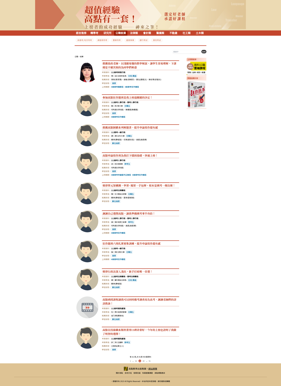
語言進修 (81, 33)
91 (150, 361)
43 (144, 361)
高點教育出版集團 (137, 368)
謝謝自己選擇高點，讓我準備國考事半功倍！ (129, 213)
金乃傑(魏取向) (117, 315)
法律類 (134, 33)
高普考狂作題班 (132, 86)
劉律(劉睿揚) (129, 197)
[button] (186, 68)
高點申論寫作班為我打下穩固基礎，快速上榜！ (130, 155)
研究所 (108, 33)
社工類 (187, 33)
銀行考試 (144, 40)
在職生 (127, 106)
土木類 (200, 33)
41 (136, 361)
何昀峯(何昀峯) (117, 109)
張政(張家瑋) (116, 79)
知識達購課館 (147, 373)
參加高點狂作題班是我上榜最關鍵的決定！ (128, 97)
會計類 (147, 33)
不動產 (173, 33)
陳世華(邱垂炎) (155, 79)
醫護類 (160, 33)
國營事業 (130, 40)
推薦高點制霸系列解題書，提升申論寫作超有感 (130, 127)
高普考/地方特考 (84, 40)
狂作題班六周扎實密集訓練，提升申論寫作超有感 (131, 243)
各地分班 (128, 373)
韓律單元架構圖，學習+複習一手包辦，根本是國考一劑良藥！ (139, 185)
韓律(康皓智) (116, 139)
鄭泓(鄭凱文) (141, 79)
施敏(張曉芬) (129, 79)
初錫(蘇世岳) (129, 139)
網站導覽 (152, 368)
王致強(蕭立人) (117, 346)
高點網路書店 (160, 373)
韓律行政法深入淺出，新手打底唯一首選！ (128, 271)
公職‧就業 (79, 56)
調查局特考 (102, 40)
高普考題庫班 (117, 86)
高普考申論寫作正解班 (121, 175)
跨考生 (127, 164)
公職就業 (120, 33)
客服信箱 (136, 373)
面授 (114, 83)
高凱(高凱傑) (141, 139)
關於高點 (119, 373)
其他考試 (157, 40)
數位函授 (116, 143)
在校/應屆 (132, 76)
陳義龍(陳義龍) (132, 109)
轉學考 (94, 33)
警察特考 (117, 40)
